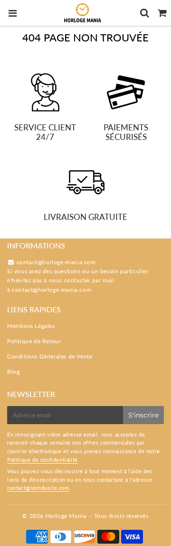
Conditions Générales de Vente (49, 356)
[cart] (162, 12)
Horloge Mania (66, 515)
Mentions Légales (31, 325)
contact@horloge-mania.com (51, 289)
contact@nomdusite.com (38, 488)
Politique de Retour (34, 341)
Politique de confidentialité (42, 460)
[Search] (144, 12)
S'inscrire (143, 415)
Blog (13, 371)
